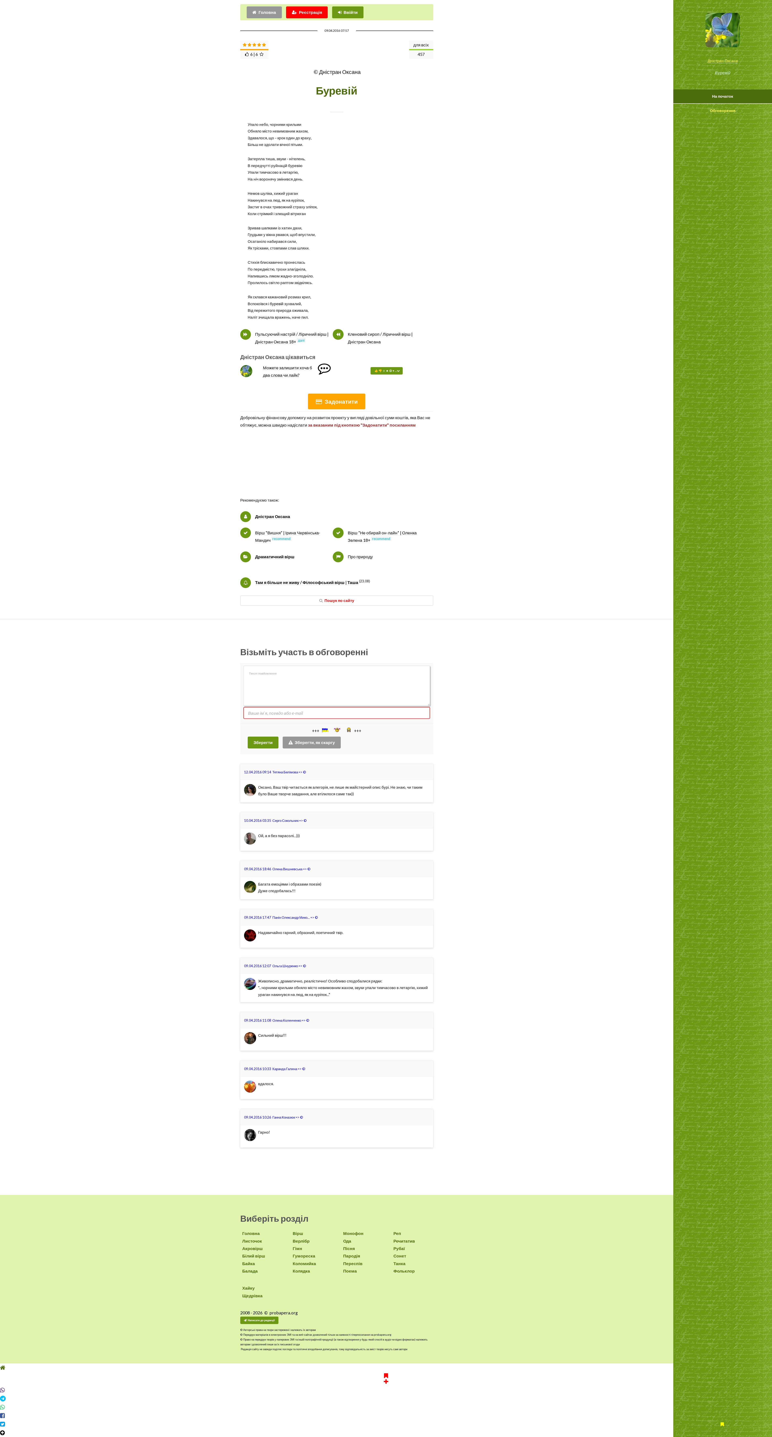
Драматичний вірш (275, 556)
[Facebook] (386, 1423)
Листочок (252, 1241)
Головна (267, 12)
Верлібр (301, 1241)
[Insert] (325, 730)
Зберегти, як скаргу (315, 742)
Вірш (298, 1233)
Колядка (301, 1271)
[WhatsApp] (386, 1414)
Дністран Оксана (723, 61)
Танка (399, 1263)
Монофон (353, 1233)
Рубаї (399, 1248)
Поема (350, 1271)
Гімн (297, 1248)
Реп (397, 1233)
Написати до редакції (261, 1320)
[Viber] (386, 1397)
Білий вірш (253, 1255)
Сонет (399, 1255)
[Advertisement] (336, 469)
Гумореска (304, 1255)
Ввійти (351, 12)
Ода (347, 1241)
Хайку (248, 1288)
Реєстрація (310, 12)
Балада (250, 1271)
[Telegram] (386, 1406)
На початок (722, 96)
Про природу (360, 556)
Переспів (352, 1263)
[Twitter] (386, 1432)
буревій (276, 304)
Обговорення (722, 110)
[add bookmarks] (386, 1386)
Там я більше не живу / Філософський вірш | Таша (306, 582)
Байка (248, 1263)
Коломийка (304, 1263)
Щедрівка (252, 1295)
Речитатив (404, 1241)
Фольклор (404, 1271)
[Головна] (386, 1375)
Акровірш (252, 1248)
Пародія (351, 1255)
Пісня (349, 1248)
